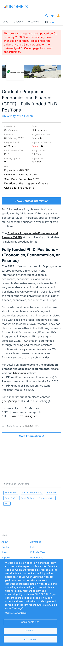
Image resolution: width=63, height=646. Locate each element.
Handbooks (36, 557)
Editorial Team (38, 552)
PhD (7, 503)
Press (4, 552)
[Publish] (52, 16)
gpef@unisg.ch (11, 401)
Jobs (5, 21)
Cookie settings (30, 622)
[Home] (19, 6)
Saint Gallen (27, 498)
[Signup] (58, 16)
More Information (30, 436)
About (4, 542)
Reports (5, 557)
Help (32, 547)
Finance (51, 492)
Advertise (35, 542)
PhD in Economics (32, 492)
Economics (11, 492)
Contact (5, 547)
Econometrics (46, 498)
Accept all (30, 639)
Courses (18, 21)
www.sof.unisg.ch (24, 416)
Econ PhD (10, 498)
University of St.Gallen (18, 48)
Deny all (30, 631)
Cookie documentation (16, 613)
